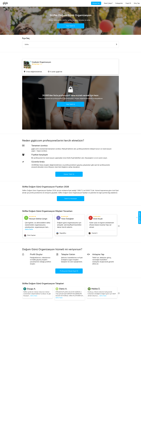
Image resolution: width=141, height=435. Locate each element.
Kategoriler (119, 3)
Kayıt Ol (128, 3)
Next (119, 226)
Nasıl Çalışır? (108, 3)
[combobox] (70, 44)
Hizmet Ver (96, 3)
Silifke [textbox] (27, 44)
